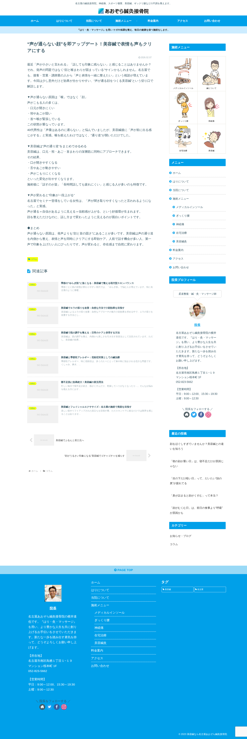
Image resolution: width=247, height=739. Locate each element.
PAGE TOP (125, 570)
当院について (181, 190)
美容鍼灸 (181, 241)
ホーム (177, 172)
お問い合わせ (181, 267)
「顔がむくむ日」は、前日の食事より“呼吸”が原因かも (196, 510)
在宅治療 (181, 232)
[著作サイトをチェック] (187, 415)
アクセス (178, 258)
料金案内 (178, 249)
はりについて (181, 181)
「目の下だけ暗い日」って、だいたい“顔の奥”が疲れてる (196, 481)
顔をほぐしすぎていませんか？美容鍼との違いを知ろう (197, 446)
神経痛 (180, 224)
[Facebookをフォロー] (201, 415)
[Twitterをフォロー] (194, 415)
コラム (34, 259)
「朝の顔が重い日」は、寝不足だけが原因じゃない (197, 464)
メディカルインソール (189, 207)
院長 (197, 325)
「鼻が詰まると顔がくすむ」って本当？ (194, 495)
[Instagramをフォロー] (208, 415)
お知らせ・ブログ (180, 535)
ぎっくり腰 (183, 215)
